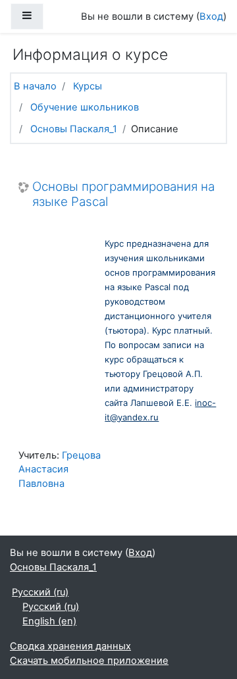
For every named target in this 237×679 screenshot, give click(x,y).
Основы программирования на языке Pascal (123, 194)
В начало (35, 86)
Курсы (87, 86)
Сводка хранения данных (70, 646)
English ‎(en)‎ (49, 621)
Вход (211, 16)
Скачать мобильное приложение (89, 660)
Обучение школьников (84, 107)
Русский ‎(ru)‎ (40, 592)
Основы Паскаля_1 (73, 129)
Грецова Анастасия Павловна (59, 469)
